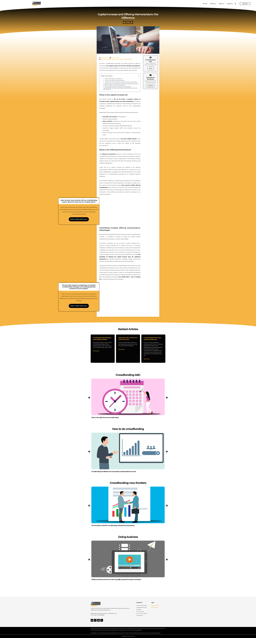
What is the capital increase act (113, 78)
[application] (207, 4)
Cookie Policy (154, 607)
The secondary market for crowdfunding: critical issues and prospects (112, 525)
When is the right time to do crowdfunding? (105, 417)
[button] (245, 3)
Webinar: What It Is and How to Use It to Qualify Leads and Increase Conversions (116, 579)
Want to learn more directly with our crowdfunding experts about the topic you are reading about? (120, 84)
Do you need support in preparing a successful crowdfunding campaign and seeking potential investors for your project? (120, 88)
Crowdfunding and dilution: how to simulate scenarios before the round (113, 471)
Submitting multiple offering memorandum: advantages (121, 82)
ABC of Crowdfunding (108, 59)
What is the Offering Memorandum (115, 80)
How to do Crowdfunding (123, 59)
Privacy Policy (154, 605)
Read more (96, 351)
